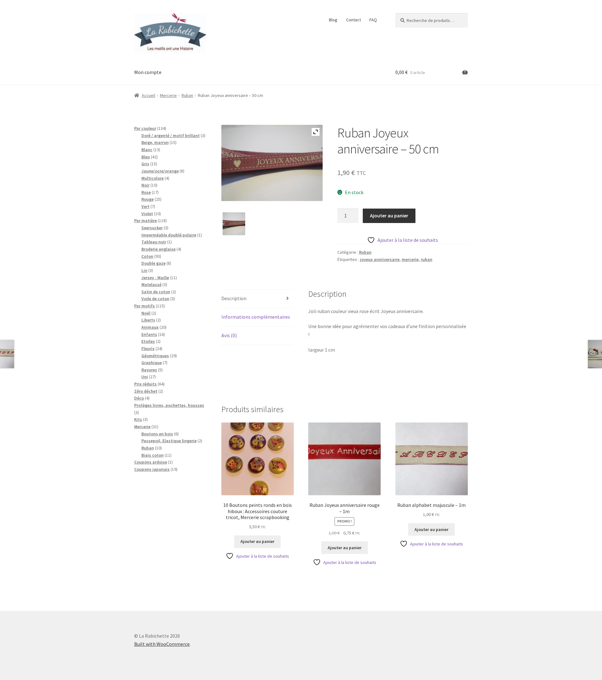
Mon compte (147, 72)
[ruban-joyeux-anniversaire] (234, 223)
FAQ (373, 20)
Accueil (148, 95)
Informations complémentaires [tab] (255, 317)
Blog (333, 20)
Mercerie (168, 95)
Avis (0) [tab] (229, 335)
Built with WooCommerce (162, 644)
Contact (353, 20)
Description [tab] (233, 298)
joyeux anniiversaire (379, 259)
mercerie (410, 259)
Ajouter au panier (389, 215)
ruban (426, 259)
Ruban (187, 95)
